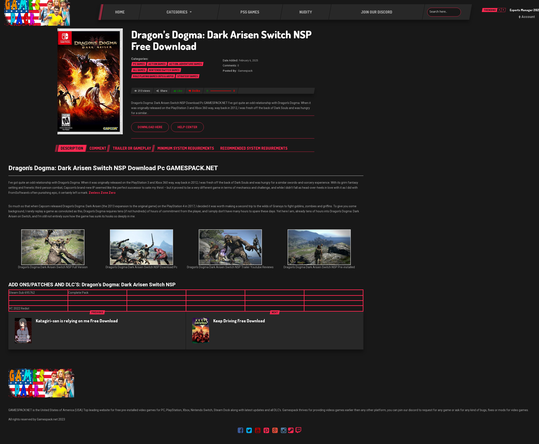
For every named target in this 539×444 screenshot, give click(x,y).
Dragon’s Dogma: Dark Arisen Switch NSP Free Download (221, 40)
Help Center (187, 127)
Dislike (196, 90)
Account (528, 17)
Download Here (150, 127)
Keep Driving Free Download (239, 320)
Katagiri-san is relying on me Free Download (77, 320)
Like (179, 90)
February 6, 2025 (248, 60)
